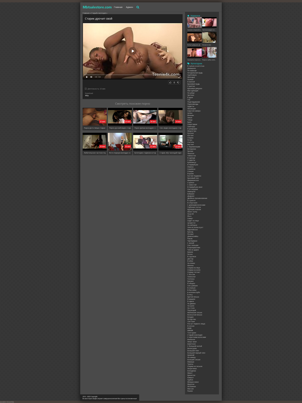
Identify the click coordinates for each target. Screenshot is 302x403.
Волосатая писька (194, 315)
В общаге (191, 283)
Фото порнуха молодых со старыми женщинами (120, 153)
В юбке (190, 261)
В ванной (191, 82)
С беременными (193, 147)
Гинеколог (191, 277)
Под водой (191, 310)
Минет (190, 373)
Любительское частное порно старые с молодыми (95, 153)
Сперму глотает (193, 272)
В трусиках (191, 256)
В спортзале (192, 203)
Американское (193, 180)
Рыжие (190, 391)
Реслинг (190, 234)
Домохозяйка (192, 236)
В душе (190, 97)
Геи (188, 99)
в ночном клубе (193, 292)
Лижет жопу (192, 212)
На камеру (191, 357)
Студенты (191, 160)
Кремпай (190, 355)
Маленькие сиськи (194, 312)
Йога (189, 216)
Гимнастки (191, 156)
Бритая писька (193, 297)
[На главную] (97, 7)
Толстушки (191, 333)
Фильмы (190, 115)
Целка (189, 113)
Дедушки (190, 196)
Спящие (190, 171)
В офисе (190, 301)
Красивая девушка (194, 88)
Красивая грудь (193, 84)
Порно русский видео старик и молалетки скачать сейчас (120, 128)
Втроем (190, 173)
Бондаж (190, 317)
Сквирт (190, 218)
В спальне (191, 288)
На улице (191, 93)
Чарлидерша (192, 241)
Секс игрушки (192, 189)
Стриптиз (191, 86)
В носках (190, 326)
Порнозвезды (192, 104)
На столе (191, 308)
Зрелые (190, 151)
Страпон (190, 182)
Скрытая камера (193, 111)
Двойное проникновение (197, 198)
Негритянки (192, 368)
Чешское (190, 153)
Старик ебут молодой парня (170, 153)
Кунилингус (191, 162)
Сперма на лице (193, 268)
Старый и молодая (194, 335)
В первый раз (192, 164)
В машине (191, 299)
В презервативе (193, 247)
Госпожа (190, 279)
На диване (191, 303)
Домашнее (191, 68)
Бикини (190, 252)
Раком (189, 238)
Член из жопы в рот (195, 227)
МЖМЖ (190, 330)
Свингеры (191, 126)
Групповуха (192, 75)
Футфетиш (191, 319)
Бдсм (189, 122)
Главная (118, 7)
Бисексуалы (192, 348)
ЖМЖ (189, 328)
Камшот (190, 377)
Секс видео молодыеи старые (170, 128)
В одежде (191, 158)
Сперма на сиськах (194, 366)
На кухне (190, 306)
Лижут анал (192, 341)
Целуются (191, 223)
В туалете (191, 200)
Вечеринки (191, 149)
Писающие (191, 108)
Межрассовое (193, 382)
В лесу (190, 294)
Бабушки (190, 194)
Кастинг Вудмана (194, 176)
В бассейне (191, 290)
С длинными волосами (196, 205)
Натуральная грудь (195, 73)
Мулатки (190, 384)
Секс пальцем (192, 245)
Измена (190, 167)
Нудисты (190, 106)
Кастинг (190, 135)
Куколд (190, 232)
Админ (129, 7)
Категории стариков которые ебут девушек (145, 153)
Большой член (193, 350)
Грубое (190, 380)
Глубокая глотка (194, 207)
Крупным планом (194, 209)
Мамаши (190, 362)
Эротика (190, 95)
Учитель (190, 142)
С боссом (191, 274)
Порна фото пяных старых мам (95, 128)
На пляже (191, 263)
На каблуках (192, 225)
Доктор (190, 259)
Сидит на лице (193, 220)
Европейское (192, 229)
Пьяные (190, 79)
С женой (190, 243)
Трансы (190, 364)
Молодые (191, 77)
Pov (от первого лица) (196, 324)
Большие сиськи (193, 359)
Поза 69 (190, 214)
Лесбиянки (191, 386)
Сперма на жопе (193, 270)
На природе (192, 70)
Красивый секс (193, 178)
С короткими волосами (196, 337)
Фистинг (190, 144)
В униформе (192, 129)
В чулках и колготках (195, 66)
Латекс (190, 254)
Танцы (189, 120)
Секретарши (192, 124)
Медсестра (191, 131)
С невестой (191, 185)
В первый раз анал (194, 187)
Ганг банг (191, 321)
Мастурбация (192, 91)
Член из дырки (193, 250)
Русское (190, 133)
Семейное (191, 169)
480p (87, 95)
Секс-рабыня (192, 285)
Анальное (191, 339)
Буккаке (190, 281)
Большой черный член (196, 353)
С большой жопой (194, 346)
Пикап (189, 117)
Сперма (190, 138)
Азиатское (191, 344)
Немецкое (191, 191)
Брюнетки (191, 375)
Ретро (189, 140)
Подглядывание (193, 102)
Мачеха (190, 265)
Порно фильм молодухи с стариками (145, 128)
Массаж (190, 389)
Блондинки (191, 371)
